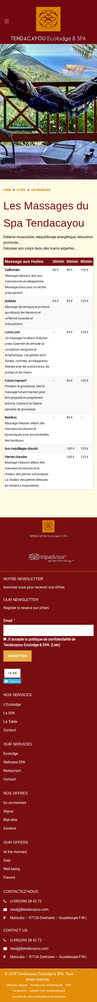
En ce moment (14, 803)
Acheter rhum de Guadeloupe (47, 990)
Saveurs (9, 828)
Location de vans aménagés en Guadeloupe (38, 996)
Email (9, 620)
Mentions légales (17, 985)
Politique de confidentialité (46, 985)
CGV (68, 985)
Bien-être (10, 820)
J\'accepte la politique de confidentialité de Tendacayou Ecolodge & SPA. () (39, 642)
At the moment (15, 852)
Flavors (9, 877)
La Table (10, 721)
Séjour (8, 811)
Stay (7, 860)
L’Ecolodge (12, 704)
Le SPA (9, 713)
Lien (55, 645)
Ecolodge (10, 754)
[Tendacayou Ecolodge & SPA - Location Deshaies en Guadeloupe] (48, 21)
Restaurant (12, 771)
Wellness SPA (14, 762)
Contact (9, 730)
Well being (11, 869)
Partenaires (20, 990)
